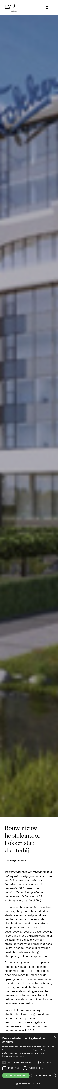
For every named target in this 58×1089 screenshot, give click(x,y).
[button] (29, 1083)
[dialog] (29, 1061)
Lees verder (20, 1056)
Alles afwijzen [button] (43, 1075)
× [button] (54, 1037)
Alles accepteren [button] (15, 1075)
